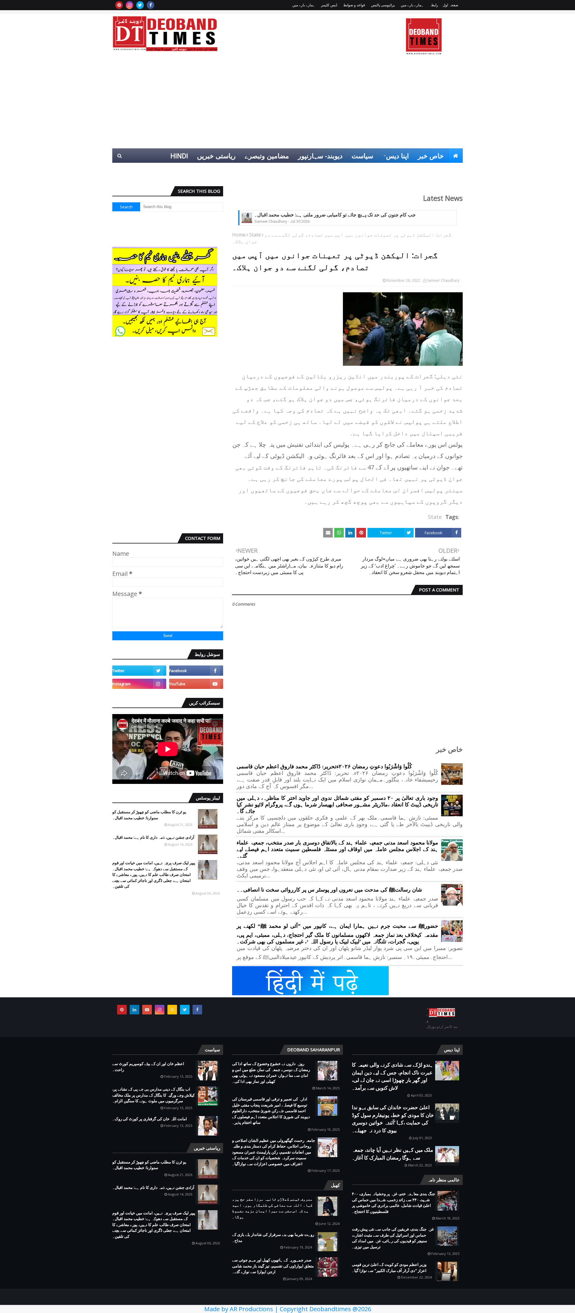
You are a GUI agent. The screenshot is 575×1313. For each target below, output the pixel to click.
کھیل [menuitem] (395, 169)
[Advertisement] (287, 103)
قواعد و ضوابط (354, 4)
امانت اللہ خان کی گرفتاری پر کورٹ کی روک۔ (149, 1118)
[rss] (172, 1009)
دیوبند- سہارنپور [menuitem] (320, 155)
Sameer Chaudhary (443, 280)
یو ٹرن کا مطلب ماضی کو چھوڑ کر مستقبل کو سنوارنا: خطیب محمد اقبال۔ (149, 814)
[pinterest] (119, 5)
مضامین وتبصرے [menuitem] (267, 155)
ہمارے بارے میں (412, 4)
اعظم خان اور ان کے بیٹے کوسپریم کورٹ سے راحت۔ (148, 1066)
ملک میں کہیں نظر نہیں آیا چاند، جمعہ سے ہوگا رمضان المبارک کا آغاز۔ (392, 1153)
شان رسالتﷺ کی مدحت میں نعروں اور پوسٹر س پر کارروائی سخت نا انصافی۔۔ (329, 890)
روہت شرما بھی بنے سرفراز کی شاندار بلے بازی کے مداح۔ (273, 1237)
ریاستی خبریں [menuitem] (216, 155)
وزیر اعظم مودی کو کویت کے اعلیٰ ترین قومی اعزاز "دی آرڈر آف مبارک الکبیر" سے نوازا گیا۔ (389, 1267)
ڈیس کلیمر (329, 4)
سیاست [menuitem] (362, 155)
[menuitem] (455, 155)
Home (239, 234)
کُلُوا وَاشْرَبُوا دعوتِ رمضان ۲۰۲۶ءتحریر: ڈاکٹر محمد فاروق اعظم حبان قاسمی (324, 767)
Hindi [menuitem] (179, 155)
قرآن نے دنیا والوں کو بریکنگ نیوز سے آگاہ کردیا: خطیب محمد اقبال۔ (321, 215)
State (255, 234)
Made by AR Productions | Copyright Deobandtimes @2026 (287, 1309)
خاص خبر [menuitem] (431, 155)
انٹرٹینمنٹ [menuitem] (366, 169)
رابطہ (433, 4)
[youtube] (196, 684)
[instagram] (129, 5)
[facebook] (150, 5)
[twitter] (140, 5)
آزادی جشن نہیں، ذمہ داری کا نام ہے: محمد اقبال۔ (153, 837)
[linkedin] (134, 1009)
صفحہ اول (450, 4)
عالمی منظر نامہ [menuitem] (434, 169)
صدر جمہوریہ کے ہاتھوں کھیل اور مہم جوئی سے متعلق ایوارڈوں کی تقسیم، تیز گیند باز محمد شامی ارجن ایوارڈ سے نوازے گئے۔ (273, 1265)
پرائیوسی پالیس (383, 4)
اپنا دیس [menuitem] (397, 155)
